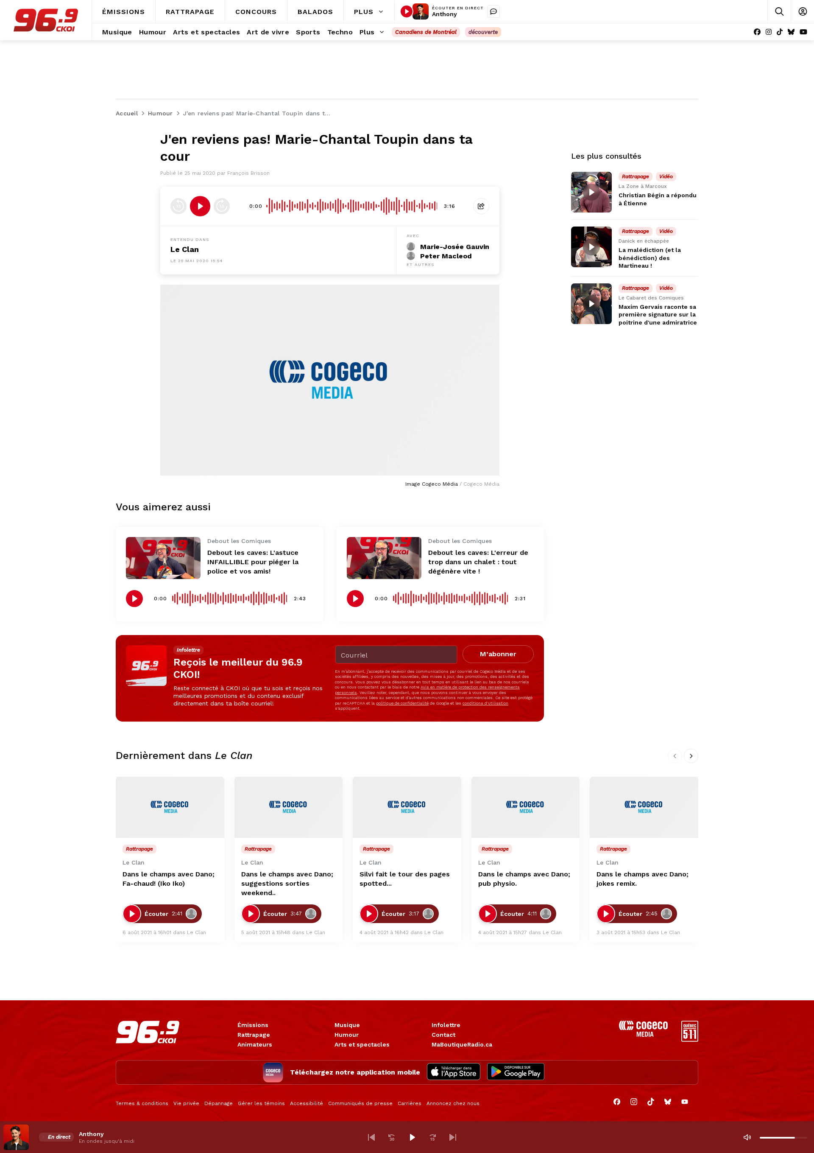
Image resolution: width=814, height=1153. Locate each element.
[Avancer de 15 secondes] (222, 206)
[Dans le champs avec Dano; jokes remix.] (644, 807)
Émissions (252, 1024)
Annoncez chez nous (453, 1103)
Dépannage (218, 1103)
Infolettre (446, 1024)
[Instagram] (769, 32)
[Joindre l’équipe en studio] (493, 11)
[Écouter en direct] (406, 11)
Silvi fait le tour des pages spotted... (405, 878)
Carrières (409, 1103)
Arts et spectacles (362, 1044)
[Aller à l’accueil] (46, 20)
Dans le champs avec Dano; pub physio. (524, 878)
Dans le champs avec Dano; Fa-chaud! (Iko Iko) (169, 878)
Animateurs (254, 1044)
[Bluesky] (791, 32)
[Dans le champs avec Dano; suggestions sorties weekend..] (288, 807)
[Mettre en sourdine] (747, 1137)
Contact (443, 1034)
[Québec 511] (689, 1039)
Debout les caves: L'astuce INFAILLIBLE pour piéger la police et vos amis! (252, 562)
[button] (371, 1137)
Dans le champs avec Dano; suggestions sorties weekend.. (287, 883)
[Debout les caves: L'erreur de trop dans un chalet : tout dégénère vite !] (384, 558)
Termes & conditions (142, 1103)
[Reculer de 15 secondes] (178, 206)
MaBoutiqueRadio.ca (462, 1044)
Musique (347, 1024)
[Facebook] (757, 32)
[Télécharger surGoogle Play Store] (515, 1072)
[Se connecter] (802, 11)
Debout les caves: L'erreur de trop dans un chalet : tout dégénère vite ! (478, 562)
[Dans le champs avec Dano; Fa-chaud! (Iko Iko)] (170, 807)
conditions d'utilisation (485, 703)
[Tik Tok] (780, 32)
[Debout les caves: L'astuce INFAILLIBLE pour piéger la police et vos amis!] (163, 558)
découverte (483, 32)
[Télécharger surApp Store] (453, 1072)
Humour (347, 1034)
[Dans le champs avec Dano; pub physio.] (525, 807)
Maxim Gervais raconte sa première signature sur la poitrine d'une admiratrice (658, 314)
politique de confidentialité (402, 703)
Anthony (444, 14)
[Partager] (481, 206)
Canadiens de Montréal (426, 32)
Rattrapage (253, 1034)
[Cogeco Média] (643, 1034)
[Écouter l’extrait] (200, 206)
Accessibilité (306, 1103)
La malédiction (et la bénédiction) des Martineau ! (650, 257)
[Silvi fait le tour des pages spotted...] (407, 807)
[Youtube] (803, 32)
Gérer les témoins (261, 1103)
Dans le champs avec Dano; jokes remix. (643, 878)
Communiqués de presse (360, 1103)
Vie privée (186, 1103)
